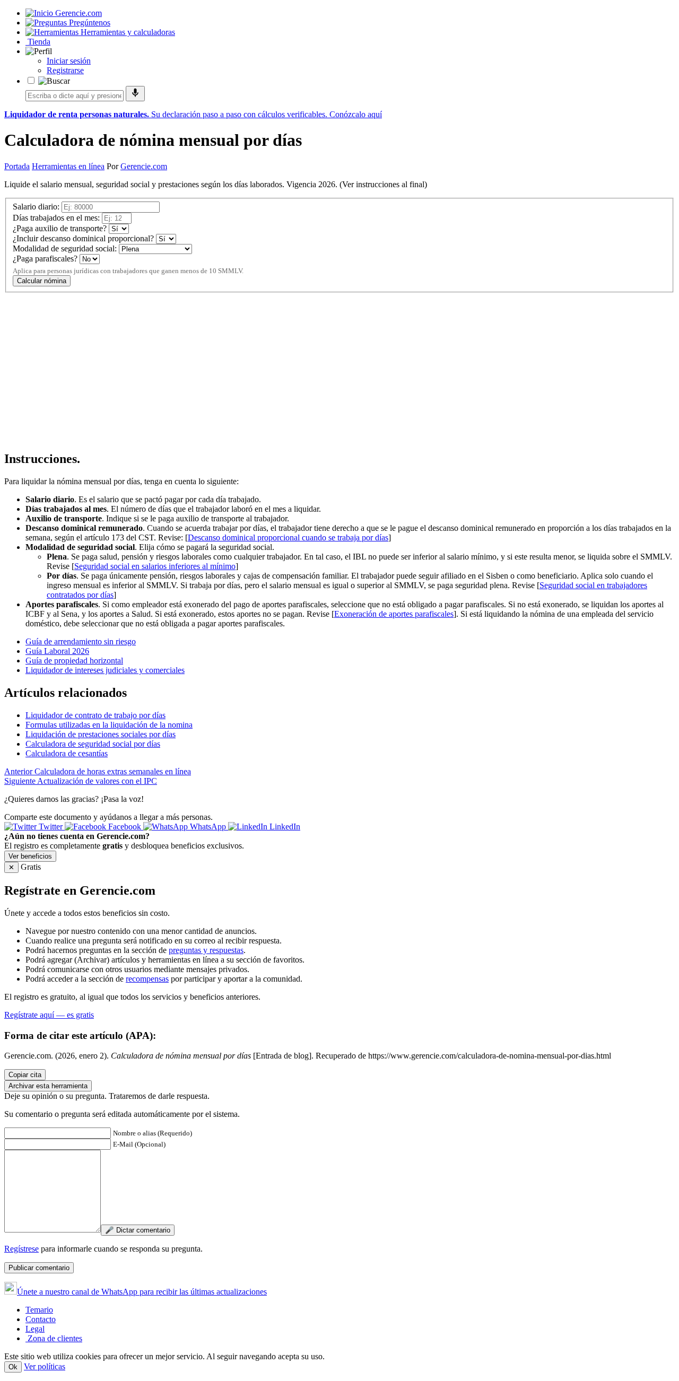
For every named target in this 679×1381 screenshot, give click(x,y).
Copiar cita (24, 1075)
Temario (39, 1309)
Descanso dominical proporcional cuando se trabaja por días (288, 537)
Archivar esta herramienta (48, 1086)
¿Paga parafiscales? (45, 258)
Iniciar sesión (69, 60)
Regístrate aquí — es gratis (49, 1014)
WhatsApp (208, 826)
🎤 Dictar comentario (137, 1230)
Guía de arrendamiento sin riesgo (80, 641)
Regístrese (21, 1248)
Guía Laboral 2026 (57, 650)
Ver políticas (44, 1366)
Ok (13, 1367)
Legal (35, 1328)
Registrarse (65, 70)
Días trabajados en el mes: (56, 217)
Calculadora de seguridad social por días (92, 743)
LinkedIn (283, 826)
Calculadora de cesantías (66, 753)
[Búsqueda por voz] (135, 93)
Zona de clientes (53, 1338)
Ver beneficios (30, 856)
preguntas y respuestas (206, 950)
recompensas (147, 978)
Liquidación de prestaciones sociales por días (100, 734)
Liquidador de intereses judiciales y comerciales (105, 670)
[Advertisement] (322, 367)
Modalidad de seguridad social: (65, 248)
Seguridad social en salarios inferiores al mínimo (155, 566)
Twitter (51, 826)
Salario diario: (36, 206)
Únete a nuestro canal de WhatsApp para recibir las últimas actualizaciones (142, 1291)
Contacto (40, 1319)
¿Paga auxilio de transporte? (60, 228)
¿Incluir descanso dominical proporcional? (83, 238)
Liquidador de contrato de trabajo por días (95, 715)
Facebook (124, 826)
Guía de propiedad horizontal (74, 660)
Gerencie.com (143, 166)
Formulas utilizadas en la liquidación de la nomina (109, 724)
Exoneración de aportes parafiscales (394, 613)
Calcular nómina (41, 281)
